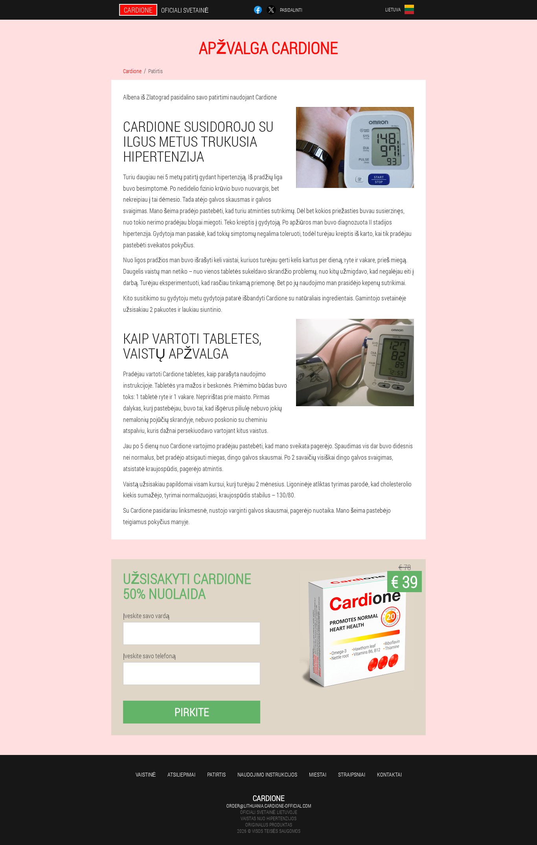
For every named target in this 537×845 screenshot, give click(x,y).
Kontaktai (389, 774)
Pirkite (192, 712)
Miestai (317, 774)
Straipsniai (351, 774)
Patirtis (216, 774)
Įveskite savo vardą (146, 616)
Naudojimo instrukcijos (267, 774)
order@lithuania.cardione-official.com (268, 806)
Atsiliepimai (181, 774)
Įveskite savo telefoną (149, 656)
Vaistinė (146, 774)
